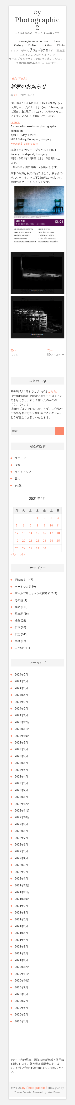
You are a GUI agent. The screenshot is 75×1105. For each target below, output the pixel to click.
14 (30, 533)
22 (37, 540)
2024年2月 (21, 708)
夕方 (17, 465)
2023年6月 (21, 762)
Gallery (18, 45)
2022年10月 (22, 817)
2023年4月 (21, 776)
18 (58, 533)
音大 (17, 478)
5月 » (22, 554)
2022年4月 (21, 858)
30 (44, 548)
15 (37, 533)
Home (56, 41)
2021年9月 (21, 905)
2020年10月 (22, 980)
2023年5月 (21, 769)
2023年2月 (21, 790)
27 (23, 548)
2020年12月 (22, 966)
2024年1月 (21, 715)
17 (51, 533)
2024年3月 (21, 701)
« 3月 (14, 554)
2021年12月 (22, 885)
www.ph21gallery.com (24, 143)
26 (16, 548)
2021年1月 (21, 960)
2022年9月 (21, 824)
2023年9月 (21, 742)
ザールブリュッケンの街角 (31, 593)
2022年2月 (21, 871)
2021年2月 (21, 953)
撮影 (17, 620)
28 (30, 548)
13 (23, 533)
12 (16, 533)
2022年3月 (21, 864)
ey (15, 95)
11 (58, 525)
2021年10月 (22, 898)
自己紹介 (20, 647)
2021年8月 (21, 912)
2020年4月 (21, 1021)
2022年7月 (21, 837)
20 (23, 540)
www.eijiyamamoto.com (33, 41)
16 (44, 533)
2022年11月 (22, 810)
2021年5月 (21, 932)
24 (51, 540)
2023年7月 (21, 756)
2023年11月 (22, 728)
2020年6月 (21, 1007)
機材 (17, 640)
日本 (17, 627)
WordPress (54, 1092)
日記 (17, 634)
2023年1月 (21, 796)
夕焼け (19, 485)
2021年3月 (21, 946)
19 (16, 540)
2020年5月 (21, 1014)
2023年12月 (22, 722)
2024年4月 (21, 694)
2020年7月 (21, 1000)
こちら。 (53, 391)
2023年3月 (21, 783)
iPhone (19, 579)
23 (44, 540)
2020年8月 (21, 994)
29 (37, 548)
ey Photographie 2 (37, 20)
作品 (14, 78)
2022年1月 (21, 878)
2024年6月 (21, 681)
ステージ (20, 458)
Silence (15, 122)
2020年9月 (21, 987)
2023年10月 (22, 735)
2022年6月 (21, 844)
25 (58, 540)
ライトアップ (23, 471)
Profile (32, 45)
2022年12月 (22, 803)
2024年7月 (21, 674)
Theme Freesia (23, 1092)
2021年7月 (21, 919)
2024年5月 (21, 688)
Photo (61, 45)
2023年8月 (21, 749)
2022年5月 (21, 851)
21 (30, 540)
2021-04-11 (27, 95)
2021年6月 (21, 926)
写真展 (22, 78)
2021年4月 (21, 939)
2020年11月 (22, 973)
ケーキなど (21, 586)
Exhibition (47, 45)
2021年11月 (22, 892)
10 (51, 525)
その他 (19, 600)
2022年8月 (21, 830)
